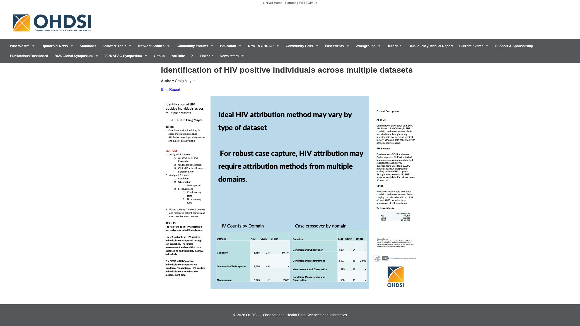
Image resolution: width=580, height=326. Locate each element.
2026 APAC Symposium (123, 56)
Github (312, 3)
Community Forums (192, 46)
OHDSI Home (273, 3)
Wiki (302, 3)
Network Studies (151, 46)
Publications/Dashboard (29, 56)
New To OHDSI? (261, 46)
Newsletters (229, 56)
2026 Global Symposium (73, 56)
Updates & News (54, 46)
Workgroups (365, 46)
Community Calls (299, 46)
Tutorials (394, 46)
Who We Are (19, 46)
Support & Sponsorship (514, 46)
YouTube (178, 56)
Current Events (471, 46)
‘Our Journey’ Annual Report (430, 46)
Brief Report (170, 89)
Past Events (334, 46)
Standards (88, 46)
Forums (290, 3)
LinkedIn (206, 56)
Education (228, 46)
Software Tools (114, 46)
